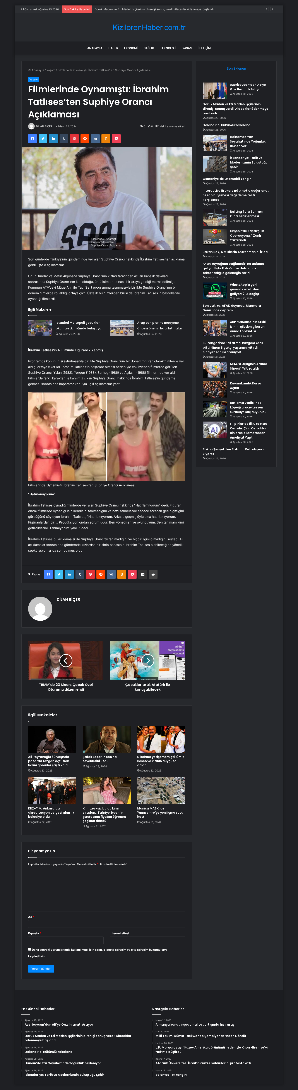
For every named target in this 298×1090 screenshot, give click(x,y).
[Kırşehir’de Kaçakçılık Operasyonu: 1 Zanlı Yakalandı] (215, 237)
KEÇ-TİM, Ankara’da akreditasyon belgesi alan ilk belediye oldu (51, 812)
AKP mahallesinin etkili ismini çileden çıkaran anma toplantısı (248, 326)
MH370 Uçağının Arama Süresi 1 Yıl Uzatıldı (248, 366)
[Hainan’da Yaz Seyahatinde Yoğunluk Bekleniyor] (215, 143)
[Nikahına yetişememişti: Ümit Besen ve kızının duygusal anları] (161, 739)
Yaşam (187, 48)
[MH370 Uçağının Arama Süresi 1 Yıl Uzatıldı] (215, 370)
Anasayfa (94, 48)
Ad (31, 917)
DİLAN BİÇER (44, 126)
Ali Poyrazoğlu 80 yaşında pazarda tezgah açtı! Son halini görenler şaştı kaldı (48, 761)
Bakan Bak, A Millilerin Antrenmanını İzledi (236, 252)
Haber (113, 48)
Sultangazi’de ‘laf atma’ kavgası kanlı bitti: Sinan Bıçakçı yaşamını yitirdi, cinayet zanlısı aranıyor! (233, 347)
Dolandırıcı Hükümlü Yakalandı (114, 9)
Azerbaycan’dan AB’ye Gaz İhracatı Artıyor (248, 87)
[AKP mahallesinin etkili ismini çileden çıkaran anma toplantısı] (215, 328)
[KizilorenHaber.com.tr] (149, 27)
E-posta (34, 933)
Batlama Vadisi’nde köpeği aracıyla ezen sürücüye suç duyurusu (248, 407)
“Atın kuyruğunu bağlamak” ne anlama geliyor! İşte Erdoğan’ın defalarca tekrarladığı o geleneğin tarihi (233, 268)
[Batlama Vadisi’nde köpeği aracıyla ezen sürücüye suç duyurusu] (215, 409)
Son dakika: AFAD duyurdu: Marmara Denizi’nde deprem (232, 307)
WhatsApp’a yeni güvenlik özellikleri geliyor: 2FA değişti (245, 289)
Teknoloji (168, 48)
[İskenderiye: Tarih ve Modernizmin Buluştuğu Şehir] (215, 164)
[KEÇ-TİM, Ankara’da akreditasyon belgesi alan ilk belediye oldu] (52, 790)
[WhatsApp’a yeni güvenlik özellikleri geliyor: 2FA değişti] (215, 290)
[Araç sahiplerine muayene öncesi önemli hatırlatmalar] (122, 328)
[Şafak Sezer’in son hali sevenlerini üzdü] (107, 739)
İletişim (205, 48)
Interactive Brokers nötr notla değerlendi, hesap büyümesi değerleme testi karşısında (236, 195)
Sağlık (149, 48)
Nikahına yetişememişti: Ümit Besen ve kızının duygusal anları (160, 761)
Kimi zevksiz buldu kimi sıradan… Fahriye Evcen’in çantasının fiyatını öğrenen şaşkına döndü (104, 814)
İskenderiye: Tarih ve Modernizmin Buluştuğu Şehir (248, 162)
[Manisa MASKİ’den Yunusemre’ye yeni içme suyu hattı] (161, 790)
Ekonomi (131, 48)
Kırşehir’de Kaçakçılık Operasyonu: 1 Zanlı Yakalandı (247, 235)
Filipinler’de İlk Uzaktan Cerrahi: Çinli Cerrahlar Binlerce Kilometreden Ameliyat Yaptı (248, 431)
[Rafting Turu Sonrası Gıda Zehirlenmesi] (215, 217)
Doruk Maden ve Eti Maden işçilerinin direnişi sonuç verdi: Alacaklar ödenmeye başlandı (235, 108)
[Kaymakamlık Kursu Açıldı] (215, 389)
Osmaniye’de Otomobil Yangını (227, 179)
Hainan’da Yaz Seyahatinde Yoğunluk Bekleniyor (247, 141)
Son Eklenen (236, 68)
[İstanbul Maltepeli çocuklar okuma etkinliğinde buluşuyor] (40, 328)
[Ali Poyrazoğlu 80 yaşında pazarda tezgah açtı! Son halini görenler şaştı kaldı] (52, 739)
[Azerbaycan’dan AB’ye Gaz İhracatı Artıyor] (215, 91)
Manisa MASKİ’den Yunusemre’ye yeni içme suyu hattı (160, 812)
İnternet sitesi (119, 933)
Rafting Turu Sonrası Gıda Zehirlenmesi (246, 213)
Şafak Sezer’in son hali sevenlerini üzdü (100, 759)
